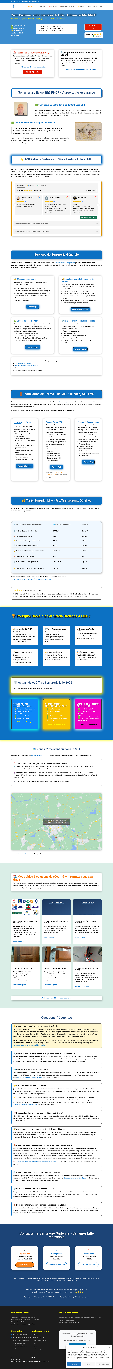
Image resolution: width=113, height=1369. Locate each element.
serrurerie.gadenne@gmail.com (26, 1324)
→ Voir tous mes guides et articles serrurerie (56, 998)
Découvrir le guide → (20, 985)
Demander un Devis (56, 1265)
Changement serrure (80, 309)
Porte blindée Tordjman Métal (22, 1337)
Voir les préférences (103, 1364)
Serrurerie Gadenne (24, 854)
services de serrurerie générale (65, 263)
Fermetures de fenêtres (23, 363)
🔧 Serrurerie (41, 6)
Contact (95, 6)
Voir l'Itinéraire (88, 1265)
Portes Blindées (24, 466)
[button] (109, 1347)
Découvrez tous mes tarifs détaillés (25, 1105)
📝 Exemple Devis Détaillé (42, 579)
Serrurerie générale (19, 1343)
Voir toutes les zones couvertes (69, 1322)
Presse (35, 1346)
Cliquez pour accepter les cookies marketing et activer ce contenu (56, 821)
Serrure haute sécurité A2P (21, 1340)
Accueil (30, 6)
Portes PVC (56, 467)
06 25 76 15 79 (93, 27)
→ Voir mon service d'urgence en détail (32, 67)
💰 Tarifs (81, 6)
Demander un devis (39, 1337)
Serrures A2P (32, 347)
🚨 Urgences (53, 6)
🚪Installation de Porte (66, 6)
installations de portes (63, 402)
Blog (89, 6)
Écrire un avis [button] (90, 190)
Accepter (74, 1364)
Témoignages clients (39, 1340)
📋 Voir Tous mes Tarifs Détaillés (22, 579)
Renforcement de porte (20, 1346)
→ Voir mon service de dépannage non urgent (80, 69)
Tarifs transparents (19, 1349)
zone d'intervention (38, 755)
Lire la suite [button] (42, 212)
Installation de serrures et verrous (26, 366)
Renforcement (80, 349)
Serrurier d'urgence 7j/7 (20, 1334)
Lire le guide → (18, 941)
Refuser (88, 1364)
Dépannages (33, 307)
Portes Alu (88, 462)
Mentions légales (38, 1349)
